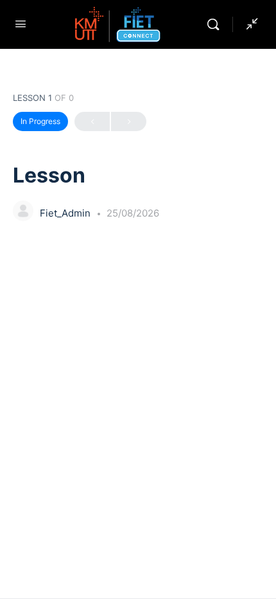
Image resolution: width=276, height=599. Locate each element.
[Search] (216, 24)
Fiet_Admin (66, 213)
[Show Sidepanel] (249, 24)
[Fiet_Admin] (23, 212)
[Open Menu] (20, 23)
